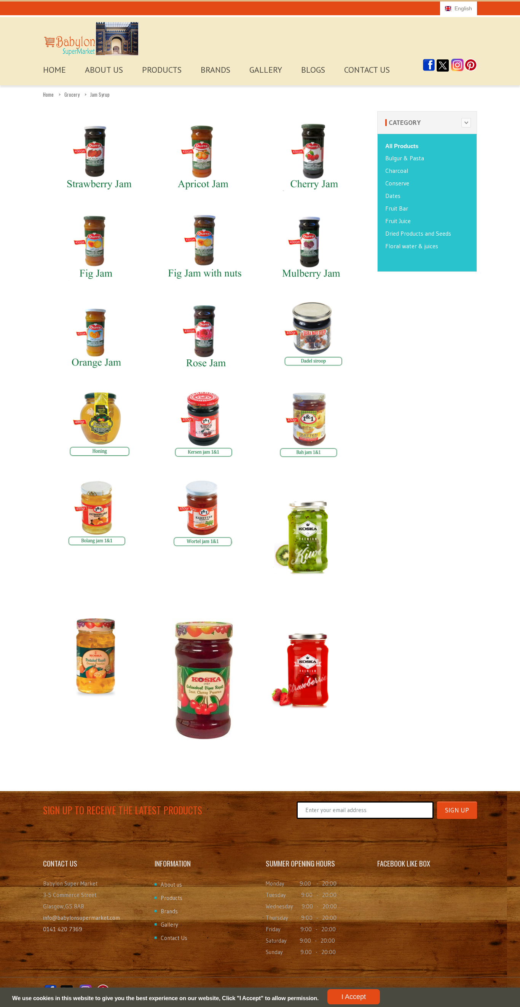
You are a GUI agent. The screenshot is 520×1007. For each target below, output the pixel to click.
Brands (215, 69)
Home (48, 94)
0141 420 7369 (62, 929)
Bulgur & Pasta (404, 158)
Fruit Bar (396, 208)
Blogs (313, 69)
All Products (401, 146)
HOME (54, 69)
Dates (392, 195)
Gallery (265, 69)
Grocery (72, 94)
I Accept (353, 997)
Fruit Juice (398, 221)
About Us (104, 69)
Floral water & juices (411, 246)
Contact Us (367, 69)
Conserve (397, 183)
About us (171, 884)
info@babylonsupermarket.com (81, 917)
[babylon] (90, 37)
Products (162, 69)
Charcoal (396, 170)
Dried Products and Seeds (418, 233)
